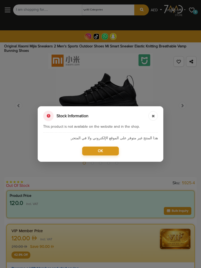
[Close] (153, 116)
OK (100, 151)
